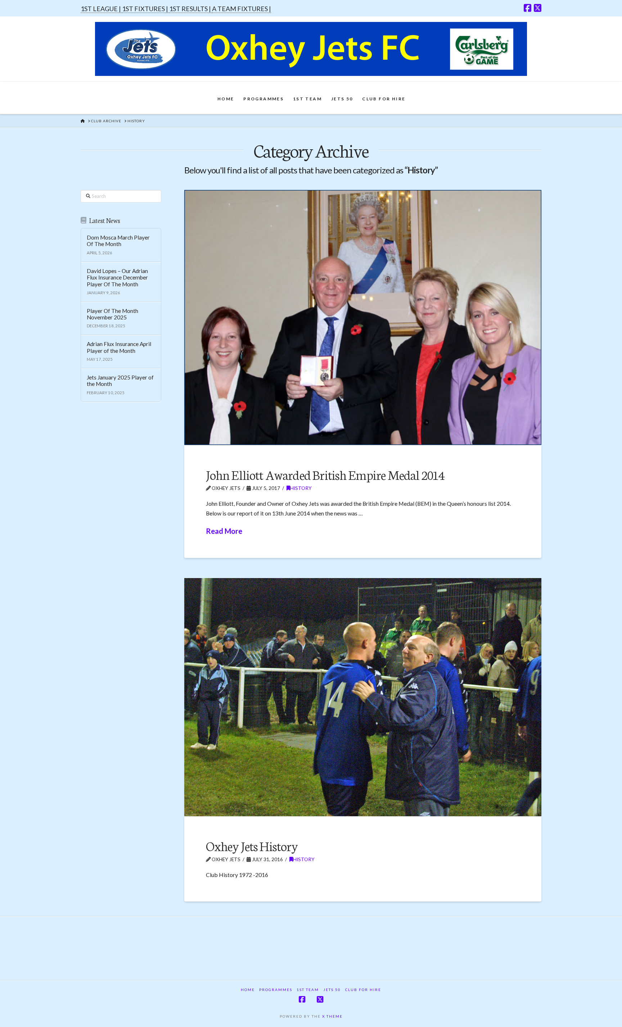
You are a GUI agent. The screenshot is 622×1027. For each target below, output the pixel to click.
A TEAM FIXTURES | (241, 9)
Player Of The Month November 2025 (112, 314)
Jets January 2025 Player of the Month (120, 380)
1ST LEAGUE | (101, 9)
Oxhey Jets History (252, 845)
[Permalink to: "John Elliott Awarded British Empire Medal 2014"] (362, 317)
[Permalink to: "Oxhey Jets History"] (362, 697)
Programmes (275, 989)
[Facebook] (527, 8)
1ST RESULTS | (190, 9)
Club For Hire (363, 989)
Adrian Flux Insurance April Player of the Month (119, 347)
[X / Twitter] (537, 8)
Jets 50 (332, 989)
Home (248, 989)
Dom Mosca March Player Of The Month (118, 240)
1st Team (308, 989)
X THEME (332, 1016)
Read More (224, 531)
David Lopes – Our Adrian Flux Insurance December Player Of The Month (117, 277)
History (301, 488)
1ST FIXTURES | (145, 9)
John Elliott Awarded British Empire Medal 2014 (325, 474)
